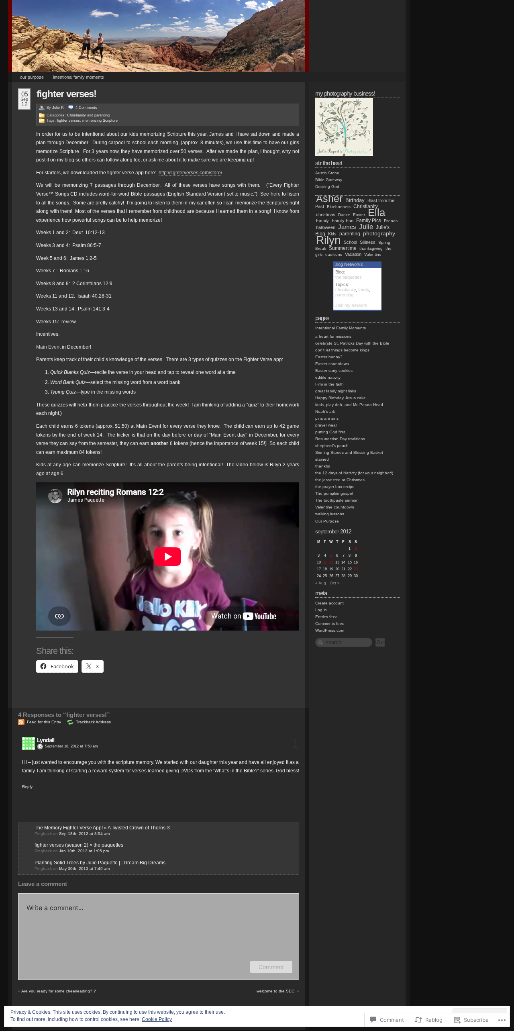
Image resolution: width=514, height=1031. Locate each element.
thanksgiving (371, 248)
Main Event (48, 347)
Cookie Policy (157, 1019)
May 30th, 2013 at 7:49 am (84, 868)
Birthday (355, 200)
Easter (359, 214)
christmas (325, 214)
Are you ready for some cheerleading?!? (58, 991)
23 (356, 569)
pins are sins (327, 418)
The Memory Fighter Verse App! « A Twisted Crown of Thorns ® (102, 828)
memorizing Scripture (100, 120)
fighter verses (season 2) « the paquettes (79, 845)
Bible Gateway (328, 180)
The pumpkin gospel (334, 493)
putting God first (330, 432)
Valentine (372, 254)
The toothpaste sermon (337, 500)
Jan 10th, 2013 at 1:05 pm (84, 851)
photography (379, 234)
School (350, 242)
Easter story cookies (334, 370)
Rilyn (328, 240)
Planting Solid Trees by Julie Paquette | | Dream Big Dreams (100, 863)
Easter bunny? (329, 357)
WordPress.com (329, 630)
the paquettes (348, 277)
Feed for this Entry (44, 722)
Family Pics (368, 220)
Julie (366, 227)
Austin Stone (327, 173)
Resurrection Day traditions (340, 439)
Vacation (353, 254)
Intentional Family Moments (78, 77)
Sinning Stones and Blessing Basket (349, 452)
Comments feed (330, 623)
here (276, 194)
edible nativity (328, 377)
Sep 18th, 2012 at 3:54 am (84, 833)
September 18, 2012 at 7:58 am (71, 746)
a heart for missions (333, 336)
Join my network (351, 305)
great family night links (335, 391)
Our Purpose (32, 77)
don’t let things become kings (342, 350)
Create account (329, 603)
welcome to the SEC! (276, 991)
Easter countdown (332, 363)
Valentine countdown (334, 507)
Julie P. (58, 108)
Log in (321, 610)
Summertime (343, 248)
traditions (333, 254)
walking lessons (329, 514)
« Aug (320, 583)
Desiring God (327, 186)
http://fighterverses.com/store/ (190, 173)
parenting (102, 115)
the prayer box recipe (335, 486)
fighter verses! (66, 93)
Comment (271, 967)
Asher (329, 198)
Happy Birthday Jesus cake (340, 398)
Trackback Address (93, 722)
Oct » (335, 583)
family (363, 289)
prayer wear (326, 425)
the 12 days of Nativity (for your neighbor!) (354, 473)
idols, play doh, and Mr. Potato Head (349, 404)
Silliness (367, 242)
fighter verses (68, 120)
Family (322, 220)
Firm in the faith (329, 384)
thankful (322, 466)
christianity (345, 289)
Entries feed (326, 617)
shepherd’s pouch (332, 445)
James (347, 226)
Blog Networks (349, 264)
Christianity (76, 115)
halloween (325, 227)
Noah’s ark (325, 411)
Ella (376, 212)
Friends (391, 220)
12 (331, 562)
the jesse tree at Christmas (340, 480)
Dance (344, 214)
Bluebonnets (339, 206)
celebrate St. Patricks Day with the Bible (352, 343)
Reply (27, 786)
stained (322, 459)
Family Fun (342, 220)
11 (325, 562)
